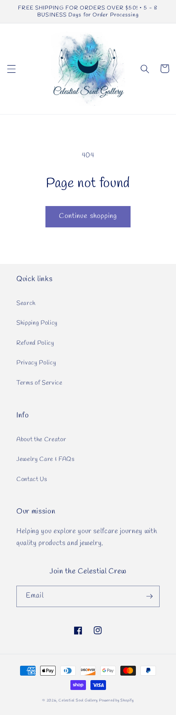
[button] (11, 68)
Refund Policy (35, 343)
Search (26, 303)
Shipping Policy (37, 323)
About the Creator (41, 439)
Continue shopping (88, 216)
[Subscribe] (149, 596)
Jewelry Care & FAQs (45, 459)
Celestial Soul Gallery (78, 700)
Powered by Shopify (116, 700)
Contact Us (31, 479)
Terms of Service (39, 383)
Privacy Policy (36, 363)
